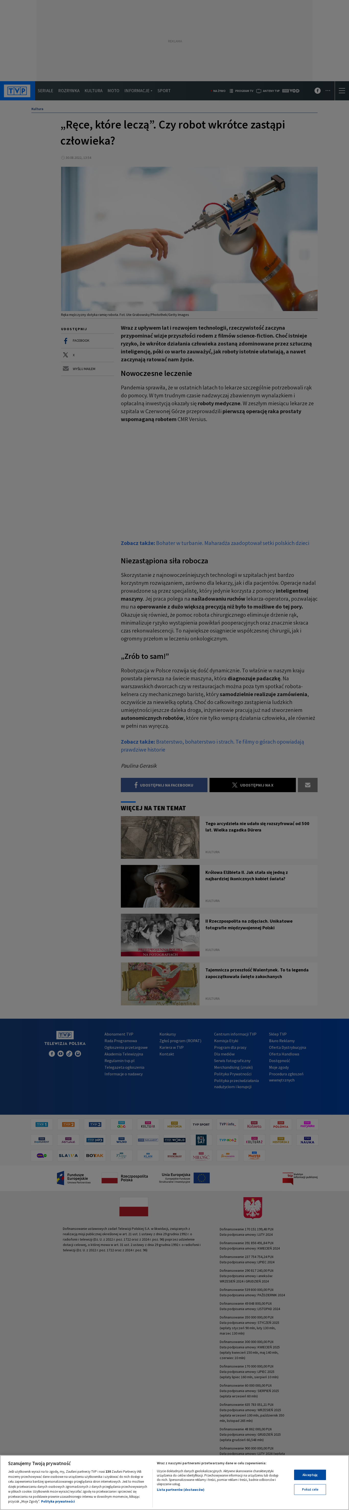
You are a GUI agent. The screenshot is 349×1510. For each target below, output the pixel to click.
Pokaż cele (310, 1489)
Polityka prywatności (58, 1501)
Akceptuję (310, 1475)
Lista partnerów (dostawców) (180, 1490)
